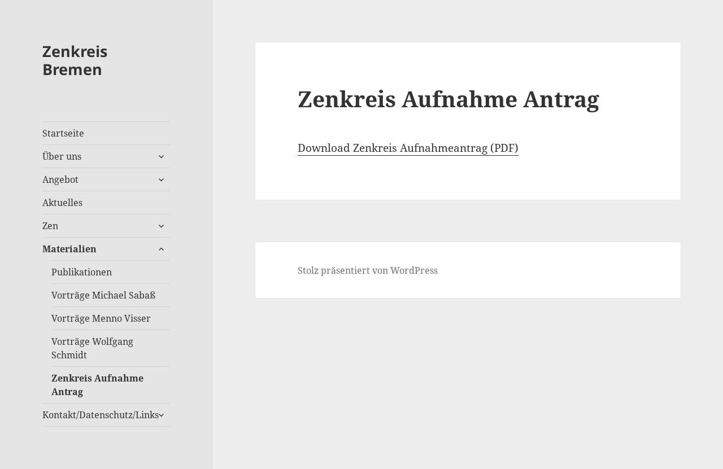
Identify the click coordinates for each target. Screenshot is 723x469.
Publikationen (81, 272)
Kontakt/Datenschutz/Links (100, 415)
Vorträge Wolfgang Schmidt (92, 348)
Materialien (69, 249)
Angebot (60, 179)
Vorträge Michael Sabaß (103, 295)
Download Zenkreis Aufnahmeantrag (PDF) (408, 148)
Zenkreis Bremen (74, 60)
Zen (50, 226)
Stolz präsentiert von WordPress (368, 270)
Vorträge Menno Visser (101, 318)
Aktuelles (62, 202)
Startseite (63, 133)
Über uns (61, 156)
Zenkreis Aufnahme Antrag (97, 385)
